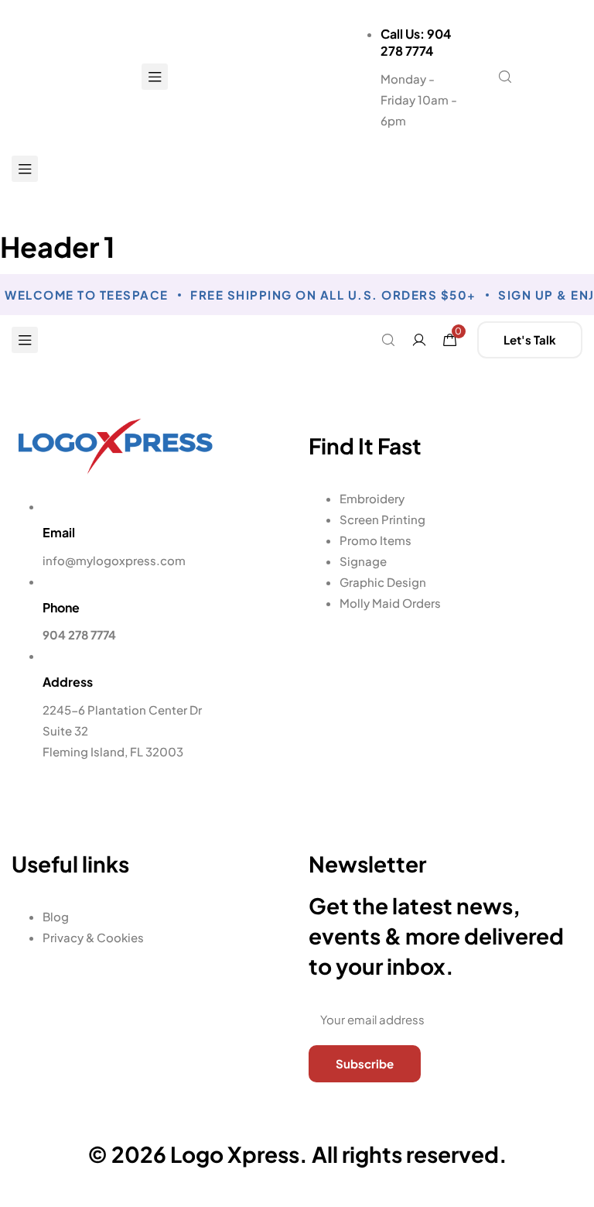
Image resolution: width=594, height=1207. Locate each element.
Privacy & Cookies (93, 937)
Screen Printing (382, 519)
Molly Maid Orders (390, 602)
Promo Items (375, 540)
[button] (548, 76)
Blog (56, 916)
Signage (363, 561)
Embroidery (372, 498)
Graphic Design (383, 581)
